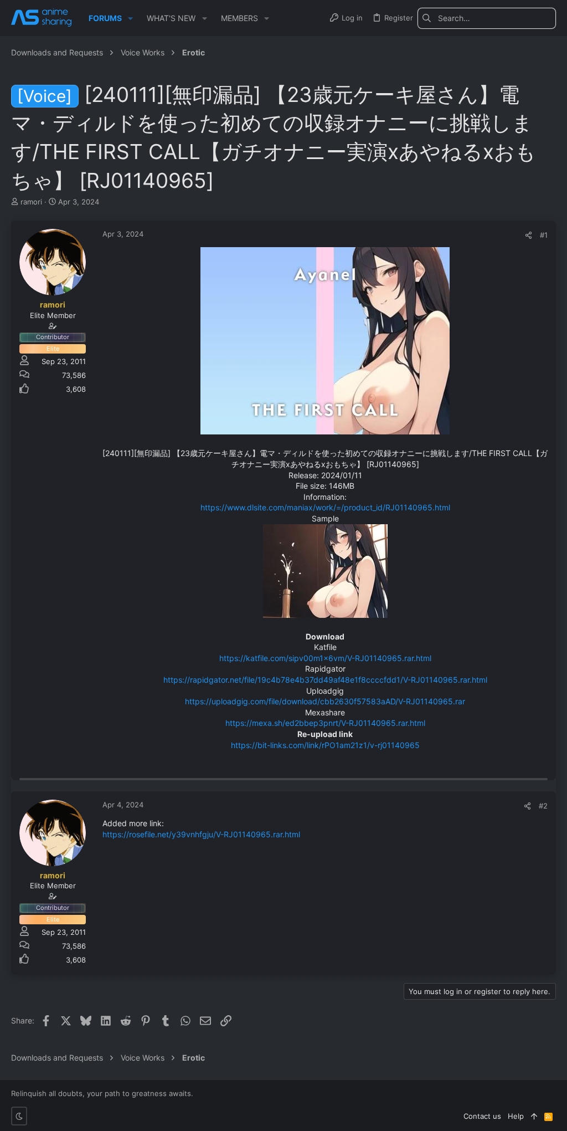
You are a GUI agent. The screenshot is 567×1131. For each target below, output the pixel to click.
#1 (544, 235)
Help (516, 1116)
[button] (130, 18)
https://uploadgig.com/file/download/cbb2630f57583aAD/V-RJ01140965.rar (325, 701)
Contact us (482, 1116)
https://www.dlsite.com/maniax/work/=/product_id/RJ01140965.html (325, 507)
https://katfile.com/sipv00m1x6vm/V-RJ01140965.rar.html (325, 658)
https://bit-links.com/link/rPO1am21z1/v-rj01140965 (325, 745)
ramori (31, 201)
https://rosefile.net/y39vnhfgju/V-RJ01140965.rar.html (201, 834)
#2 (543, 805)
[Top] (534, 1116)
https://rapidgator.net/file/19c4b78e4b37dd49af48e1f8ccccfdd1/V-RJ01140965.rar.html (325, 679)
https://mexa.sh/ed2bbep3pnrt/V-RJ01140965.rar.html (325, 723)
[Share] (528, 235)
